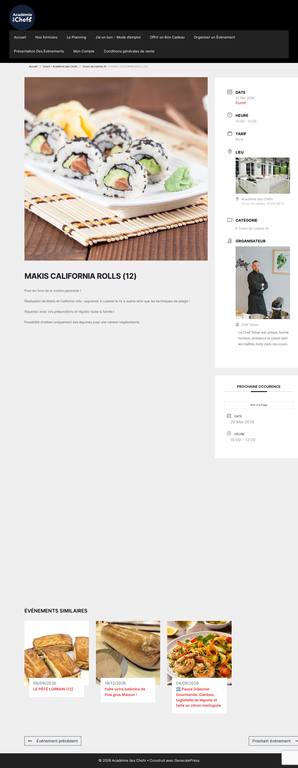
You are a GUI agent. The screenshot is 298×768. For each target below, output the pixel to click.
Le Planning (76, 37)
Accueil (20, 37)
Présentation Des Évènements (39, 51)
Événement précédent (57, 741)
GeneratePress (187, 760)
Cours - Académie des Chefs (60, 66)
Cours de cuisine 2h (95, 66)
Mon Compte (84, 51)
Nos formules (46, 37)
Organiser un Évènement (214, 37)
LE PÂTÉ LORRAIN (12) (53, 689)
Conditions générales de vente (129, 51)
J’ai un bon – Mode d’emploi (118, 37)
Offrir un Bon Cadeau (167, 37)
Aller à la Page (258, 404)
